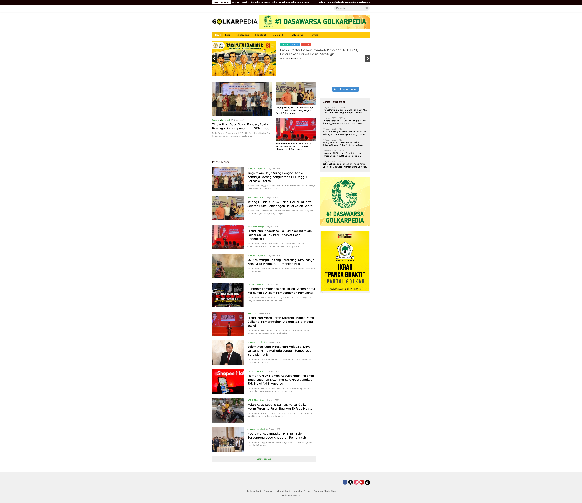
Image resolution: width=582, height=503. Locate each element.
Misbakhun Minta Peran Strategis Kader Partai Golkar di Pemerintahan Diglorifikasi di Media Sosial (280, 321)
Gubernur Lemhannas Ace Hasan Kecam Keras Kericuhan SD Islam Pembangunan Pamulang (281, 291)
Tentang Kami (254, 491)
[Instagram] (356, 482)
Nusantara (242, 34)
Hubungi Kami (283, 491)
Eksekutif (278, 34)
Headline (295, 45)
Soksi (249, 226)
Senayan (285, 45)
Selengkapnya (264, 459)
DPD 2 (250, 197)
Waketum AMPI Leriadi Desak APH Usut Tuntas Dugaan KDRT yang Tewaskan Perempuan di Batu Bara (342, 154)
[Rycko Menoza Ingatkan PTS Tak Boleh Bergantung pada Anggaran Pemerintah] (228, 439)
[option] (291, 58)
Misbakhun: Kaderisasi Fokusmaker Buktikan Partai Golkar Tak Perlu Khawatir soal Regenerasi (328, 2)
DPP (249, 313)
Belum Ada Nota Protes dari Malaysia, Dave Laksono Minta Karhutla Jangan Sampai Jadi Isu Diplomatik (279, 350)
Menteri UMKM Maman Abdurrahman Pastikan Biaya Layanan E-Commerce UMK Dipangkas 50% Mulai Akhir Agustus (280, 379)
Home (217, 34)
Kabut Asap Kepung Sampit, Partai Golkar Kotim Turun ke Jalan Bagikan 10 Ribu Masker (280, 406)
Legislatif (260, 34)
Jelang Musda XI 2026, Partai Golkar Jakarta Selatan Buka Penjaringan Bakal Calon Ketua (294, 110)
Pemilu (314, 34)
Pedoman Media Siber (325, 491)
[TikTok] (367, 482)
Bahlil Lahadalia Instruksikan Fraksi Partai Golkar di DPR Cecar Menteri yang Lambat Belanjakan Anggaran (344, 165)
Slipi (227, 34)
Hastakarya (296, 34)
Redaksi (268, 491)
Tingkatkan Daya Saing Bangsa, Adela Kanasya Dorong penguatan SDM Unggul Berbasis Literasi (242, 128)
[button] (367, 7)
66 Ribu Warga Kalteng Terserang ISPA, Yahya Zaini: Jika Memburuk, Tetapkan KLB (280, 262)
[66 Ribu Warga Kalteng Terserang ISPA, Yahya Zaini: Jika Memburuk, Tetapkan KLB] (228, 266)
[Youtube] (361, 482)
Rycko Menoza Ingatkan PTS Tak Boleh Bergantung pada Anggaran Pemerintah (276, 435)
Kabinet (251, 284)
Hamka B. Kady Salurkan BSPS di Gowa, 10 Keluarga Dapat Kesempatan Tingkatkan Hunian (344, 133)
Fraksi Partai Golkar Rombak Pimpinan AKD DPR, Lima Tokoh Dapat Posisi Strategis (319, 52)
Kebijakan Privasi (301, 491)
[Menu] (214, 8)
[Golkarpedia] (235, 21)
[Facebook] (345, 482)
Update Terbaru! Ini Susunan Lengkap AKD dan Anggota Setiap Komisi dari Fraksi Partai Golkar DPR (344, 122)
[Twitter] (350, 482)
